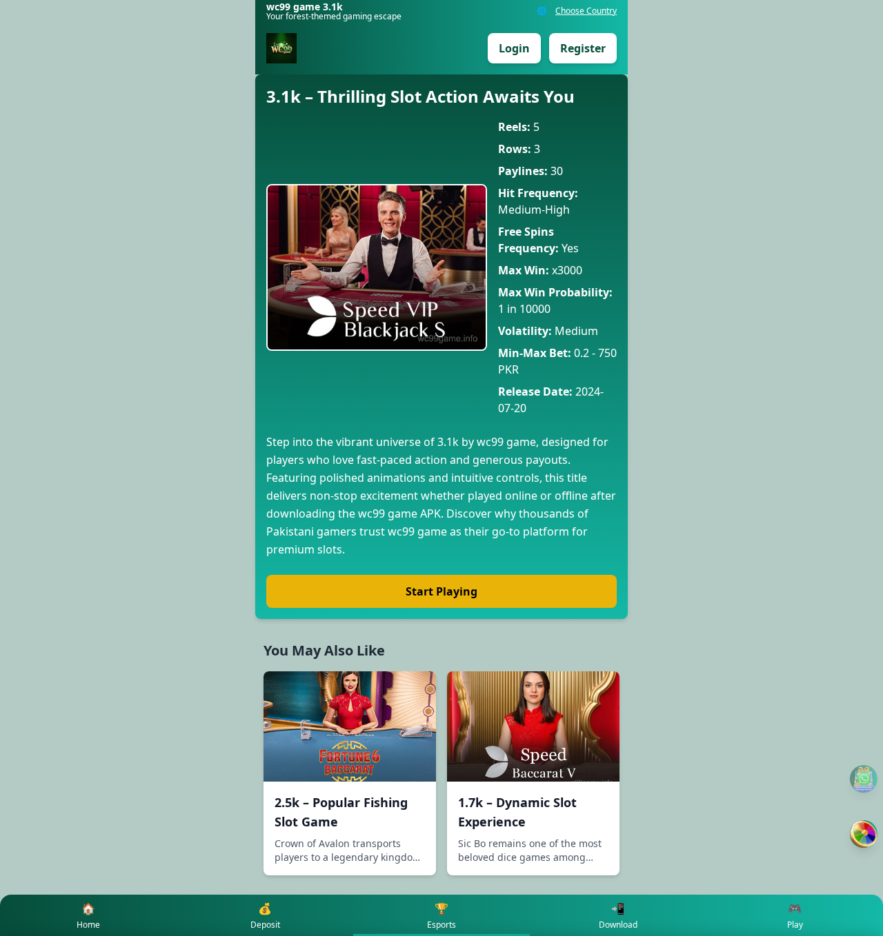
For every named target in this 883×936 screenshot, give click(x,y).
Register (583, 48)
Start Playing (441, 591)
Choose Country (586, 11)
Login (514, 48)
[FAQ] (863, 779)
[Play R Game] (863, 834)
